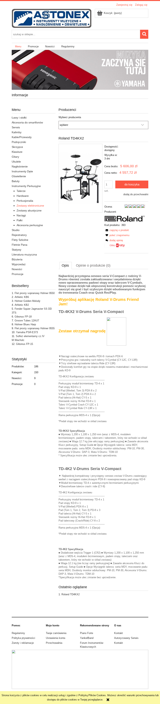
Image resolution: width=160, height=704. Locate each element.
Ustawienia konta (55, 638)
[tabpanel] (103, 426)
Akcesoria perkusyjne (30, 225)
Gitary (15, 156)
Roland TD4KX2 (70, 594)
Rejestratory (19, 234)
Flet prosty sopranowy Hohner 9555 (35, 328)
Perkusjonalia (25, 200)
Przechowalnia (54, 642)
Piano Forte (86, 633)
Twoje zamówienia (56, 633)
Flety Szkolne (20, 239)
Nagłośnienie (20, 166)
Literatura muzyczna (24, 254)
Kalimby (16, 132)
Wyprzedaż (19, 264)
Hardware (23, 195)
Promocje (17, 274)
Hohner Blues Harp (25, 324)
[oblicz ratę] (116, 247)
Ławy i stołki (19, 117)
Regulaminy (18, 633)
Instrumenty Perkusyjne (26, 186)
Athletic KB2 (22, 304)
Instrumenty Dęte (22, 171)
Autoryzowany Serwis (126, 638)
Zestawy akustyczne (29, 210)
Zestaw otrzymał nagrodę (83, 331)
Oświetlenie (19, 176)
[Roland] (124, 218)
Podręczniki (19, 142)
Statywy (16, 249)
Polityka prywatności (23, 638)
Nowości (17, 269)
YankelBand (86, 638)
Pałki (19, 220)
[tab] (66, 265)
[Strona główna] (52, 18)
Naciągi (21, 215)
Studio (16, 230)
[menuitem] (18, 46)
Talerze (21, 190)
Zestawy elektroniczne (30, 205)
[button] (116, 230)
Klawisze (17, 151)
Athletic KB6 (22, 297)
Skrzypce (17, 146)
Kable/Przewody (22, 137)
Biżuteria (17, 259)
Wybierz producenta (70, 117)
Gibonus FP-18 (23, 316)
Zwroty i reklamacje (23, 642)
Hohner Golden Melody (27, 300)
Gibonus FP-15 (24, 344)
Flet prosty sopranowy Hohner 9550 (35, 293)
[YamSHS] (80, 69)
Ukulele (16, 161)
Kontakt (118, 633)
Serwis (16, 127)
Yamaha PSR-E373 (27, 332)
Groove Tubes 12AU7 (27, 320)
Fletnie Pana (19, 244)
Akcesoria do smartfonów (27, 122)
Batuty (16, 181)
